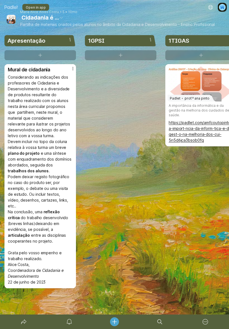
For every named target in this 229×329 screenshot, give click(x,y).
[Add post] (114, 321)
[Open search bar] (159, 322)
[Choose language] (210, 7)
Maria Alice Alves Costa (39, 12)
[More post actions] (69, 71)
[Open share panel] (23, 321)
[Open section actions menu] (70, 39)
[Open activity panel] (69, 321)
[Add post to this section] (40, 55)
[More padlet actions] (205, 321)
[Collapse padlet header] (61, 17)
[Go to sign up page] (222, 7)
